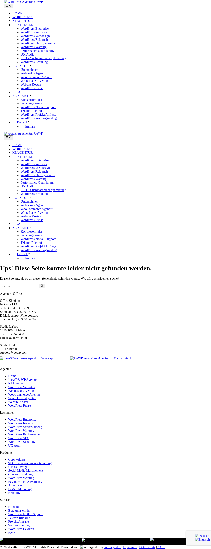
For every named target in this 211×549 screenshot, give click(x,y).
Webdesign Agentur (33, 73)
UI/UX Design (18, 467)
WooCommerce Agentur (36, 77)
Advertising (15, 485)
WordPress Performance (24, 434)
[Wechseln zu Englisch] (202, 539)
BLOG (17, 92)
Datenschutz (147, 547)
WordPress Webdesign (35, 36)
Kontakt (13, 506)
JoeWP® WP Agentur (22, 379)
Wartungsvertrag (19, 525)
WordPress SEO (18, 438)
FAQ (11, 532)
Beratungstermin (31, 103)
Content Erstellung (20, 474)
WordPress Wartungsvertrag (39, 118)
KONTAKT (20, 96)
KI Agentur (15, 383)
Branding (14, 492)
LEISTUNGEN (22, 25)
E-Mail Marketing (20, 489)
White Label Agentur (34, 80)
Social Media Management (25, 470)
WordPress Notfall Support (38, 107)
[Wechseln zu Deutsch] (202, 536)
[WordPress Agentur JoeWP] (23, 1)
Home (12, 376)
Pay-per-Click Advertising (25, 481)
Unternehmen (29, 69)
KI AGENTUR (22, 20)
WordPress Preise (32, 88)
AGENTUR (20, 66)
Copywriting (16, 459)
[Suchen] (42, 286)
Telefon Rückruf (31, 111)
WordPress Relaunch (34, 39)
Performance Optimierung (37, 50)
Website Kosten (31, 84)
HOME (17, 13)
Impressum (130, 547)
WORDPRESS (22, 17)
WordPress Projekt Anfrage (38, 114)
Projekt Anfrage (18, 521)
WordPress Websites (34, 32)
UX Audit (27, 54)
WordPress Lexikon (21, 529)
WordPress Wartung (34, 47)
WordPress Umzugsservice (38, 43)
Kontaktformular (31, 99)
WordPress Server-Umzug (25, 427)
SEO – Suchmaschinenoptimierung (43, 58)
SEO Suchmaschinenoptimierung (30, 463)
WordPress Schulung (34, 62)
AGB (161, 547)
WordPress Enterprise (35, 28)
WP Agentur (112, 547)
